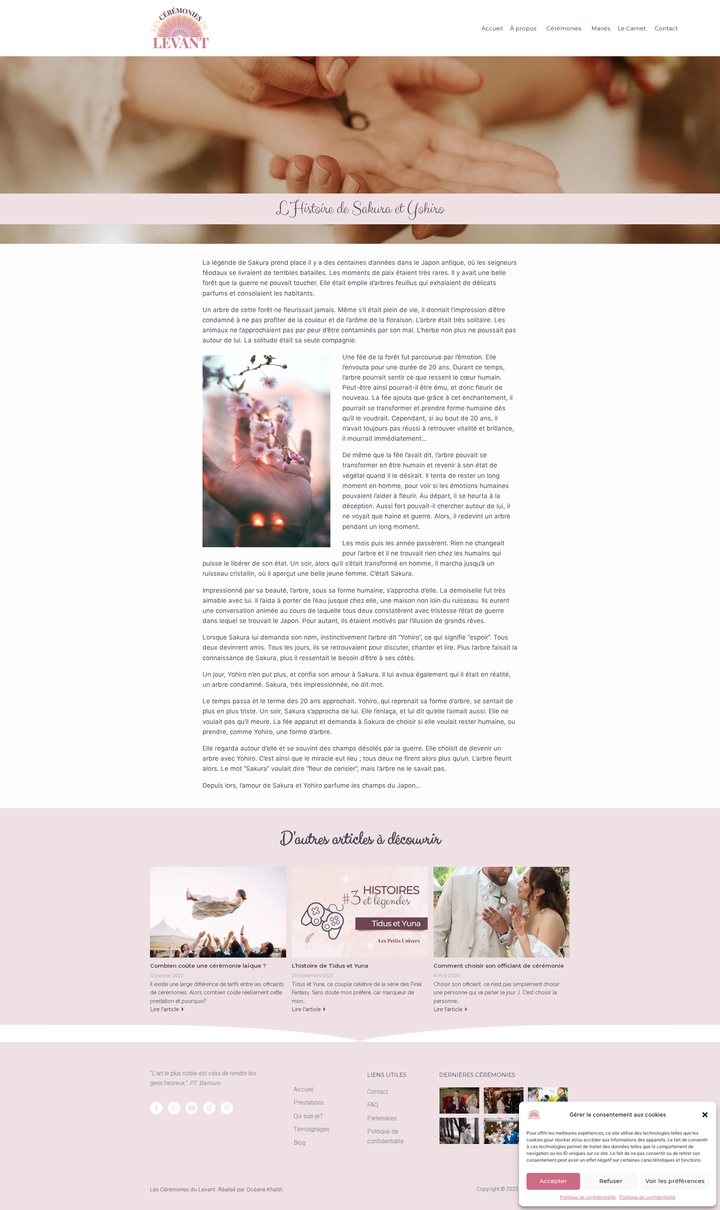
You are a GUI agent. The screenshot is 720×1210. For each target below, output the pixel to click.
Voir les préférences (675, 1180)
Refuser (610, 1180)
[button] (705, 1114)
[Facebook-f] (156, 1108)
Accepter (553, 1180)
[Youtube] (191, 1108)
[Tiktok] (209, 1108)
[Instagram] (174, 1108)
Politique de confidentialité (588, 1197)
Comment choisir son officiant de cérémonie (499, 965)
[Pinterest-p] (226, 1108)
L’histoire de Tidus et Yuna (330, 965)
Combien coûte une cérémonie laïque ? (208, 965)
